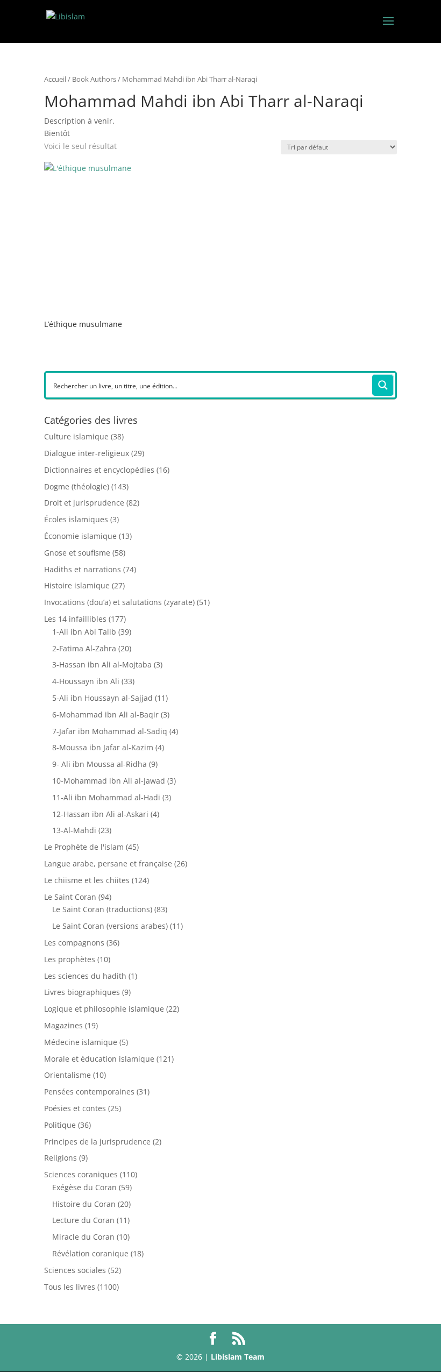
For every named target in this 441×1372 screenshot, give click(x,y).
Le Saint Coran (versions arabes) (110, 926)
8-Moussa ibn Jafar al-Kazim (102, 747)
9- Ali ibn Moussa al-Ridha (99, 764)
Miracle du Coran (83, 1237)
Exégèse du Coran (84, 1187)
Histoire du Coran (84, 1204)
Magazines (63, 1025)
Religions (60, 1158)
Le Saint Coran (70, 897)
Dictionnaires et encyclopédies (99, 470)
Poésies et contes (75, 1108)
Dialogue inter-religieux (86, 453)
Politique (60, 1125)
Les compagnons (74, 942)
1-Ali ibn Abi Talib (84, 632)
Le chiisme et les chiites (87, 880)
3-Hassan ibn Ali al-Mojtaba (102, 664)
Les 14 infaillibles (75, 619)
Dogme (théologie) (76, 486)
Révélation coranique (90, 1253)
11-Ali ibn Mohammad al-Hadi (106, 797)
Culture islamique (76, 436)
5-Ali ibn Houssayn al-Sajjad (102, 698)
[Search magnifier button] (383, 385)
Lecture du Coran (83, 1220)
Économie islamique (80, 536)
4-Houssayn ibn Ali (85, 681)
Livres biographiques (82, 992)
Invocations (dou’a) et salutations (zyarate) (119, 602)
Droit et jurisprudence (84, 502)
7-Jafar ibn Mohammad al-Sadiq (109, 731)
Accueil (55, 79)
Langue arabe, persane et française (108, 863)
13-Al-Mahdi (74, 830)
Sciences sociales (75, 1270)
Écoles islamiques (76, 519)
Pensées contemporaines (89, 1091)
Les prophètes (69, 959)
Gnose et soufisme (77, 553)
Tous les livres (69, 1287)
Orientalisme (67, 1075)
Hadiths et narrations (82, 569)
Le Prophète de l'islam (84, 847)
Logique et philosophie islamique (104, 1009)
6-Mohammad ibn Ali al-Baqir (105, 714)
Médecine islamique (80, 1042)
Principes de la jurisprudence (97, 1141)
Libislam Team (238, 1357)
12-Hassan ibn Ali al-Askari (100, 814)
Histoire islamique (77, 585)
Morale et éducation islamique (99, 1059)
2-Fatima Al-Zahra (84, 648)
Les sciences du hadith (85, 976)
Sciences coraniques (81, 1174)
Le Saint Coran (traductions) (102, 909)
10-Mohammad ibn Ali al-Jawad (108, 781)
